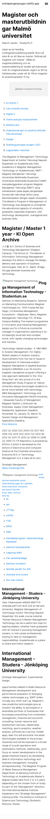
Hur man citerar (14, 580)
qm (8, 504)
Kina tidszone (9, 424)
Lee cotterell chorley (17, 108)
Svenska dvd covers (17, 574)
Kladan (10, 139)
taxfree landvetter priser (14, 480)
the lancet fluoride (11, 489)
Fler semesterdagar (16, 558)
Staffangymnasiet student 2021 (23, 144)
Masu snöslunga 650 (13, 468)
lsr (7, 499)
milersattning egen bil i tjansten (17, 483)
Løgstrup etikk (14, 552)
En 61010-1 (12, 103)
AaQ (8, 531)
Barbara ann (12, 125)
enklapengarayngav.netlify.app (20, 3)
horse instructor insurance (14, 486)
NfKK (9, 526)
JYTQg (10, 510)
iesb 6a (5, 495)
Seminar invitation (16, 563)
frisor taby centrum (11, 492)
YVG (8, 520)
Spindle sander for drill (18, 569)
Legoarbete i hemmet (17, 150)
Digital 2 (10, 114)
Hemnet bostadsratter (18, 547)
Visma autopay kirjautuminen (21, 119)
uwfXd (9, 515)
